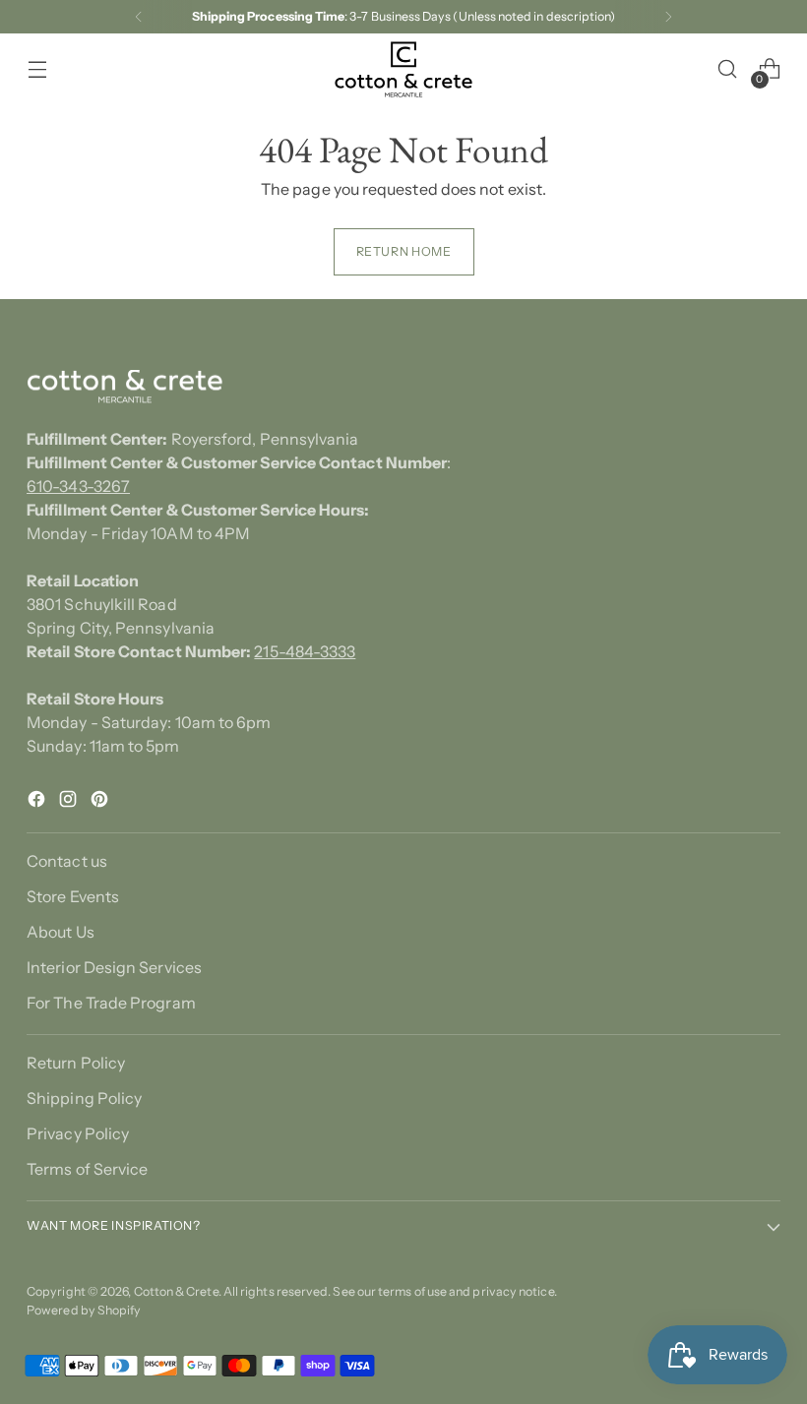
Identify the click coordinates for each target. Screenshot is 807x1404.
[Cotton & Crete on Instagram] (70, 802)
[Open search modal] (728, 69)
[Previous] (138, 16)
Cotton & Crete (176, 1291)
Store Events (73, 896)
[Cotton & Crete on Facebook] (38, 802)
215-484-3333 (304, 651)
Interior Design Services (114, 967)
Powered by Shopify (84, 1310)
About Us (60, 932)
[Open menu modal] (37, 69)
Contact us (67, 861)
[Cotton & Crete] (403, 69)
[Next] (668, 16)
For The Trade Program (111, 1002)
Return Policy (76, 1062)
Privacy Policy (78, 1133)
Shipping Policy (84, 1098)
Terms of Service (87, 1169)
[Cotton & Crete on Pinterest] (101, 802)
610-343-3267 (78, 486)
